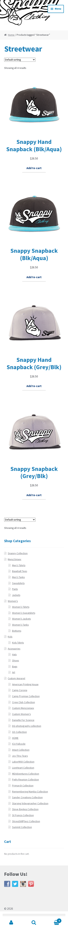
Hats (14, 654)
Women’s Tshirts (20, 607)
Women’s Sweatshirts (23, 613)
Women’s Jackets (21, 618)
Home (11, 34)
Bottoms (16, 630)
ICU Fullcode (19, 743)
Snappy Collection (18, 553)
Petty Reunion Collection (25, 779)
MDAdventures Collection (25, 773)
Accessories (14, 648)
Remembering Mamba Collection (30, 791)
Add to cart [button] (34, 168)
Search (34, 922)
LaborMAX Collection (23, 761)
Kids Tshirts (18, 642)
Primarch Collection (22, 785)
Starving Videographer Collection (30, 803)
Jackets (16, 595)
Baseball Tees (19, 571)
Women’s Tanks (20, 624)
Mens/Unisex (14, 559)
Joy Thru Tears (20, 755)
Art (13, 672)
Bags (14, 666)
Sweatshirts (18, 583)
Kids (10, 636)
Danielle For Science (23, 720)
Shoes (15, 660)
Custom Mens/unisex (23, 708)
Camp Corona (19, 690)
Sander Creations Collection (27, 797)
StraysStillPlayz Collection (26, 821)
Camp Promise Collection (26, 696)
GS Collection (19, 732)
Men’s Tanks (18, 577)
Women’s (13, 601)
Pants (15, 589)
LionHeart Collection (23, 767)
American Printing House (25, 684)
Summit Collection (22, 827)
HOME (15, 738)
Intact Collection (20, 749)
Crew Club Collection (23, 702)
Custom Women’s (21, 714)
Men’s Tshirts (18, 565)
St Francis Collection (23, 815)
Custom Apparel (16, 678)
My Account (11, 922)
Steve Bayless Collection (25, 809)
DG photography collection (26, 726)
